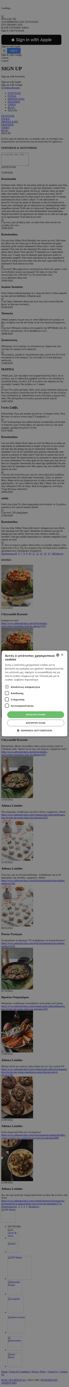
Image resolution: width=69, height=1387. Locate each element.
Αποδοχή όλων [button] (35, 714)
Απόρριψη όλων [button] (35, 722)
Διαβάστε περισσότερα (26, 679)
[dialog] (34, 693)
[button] (34, 730)
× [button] (62, 655)
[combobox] (57, 655)
